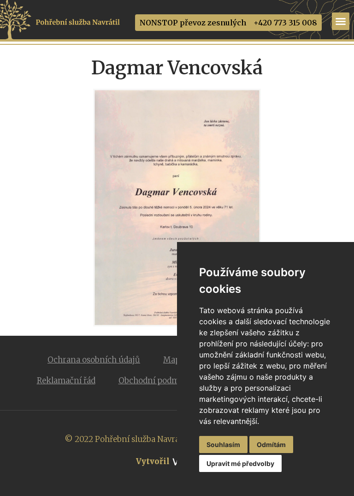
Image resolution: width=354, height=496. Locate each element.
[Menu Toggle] (340, 21)
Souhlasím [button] (223, 444)
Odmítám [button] (271, 444)
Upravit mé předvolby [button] (240, 463)
